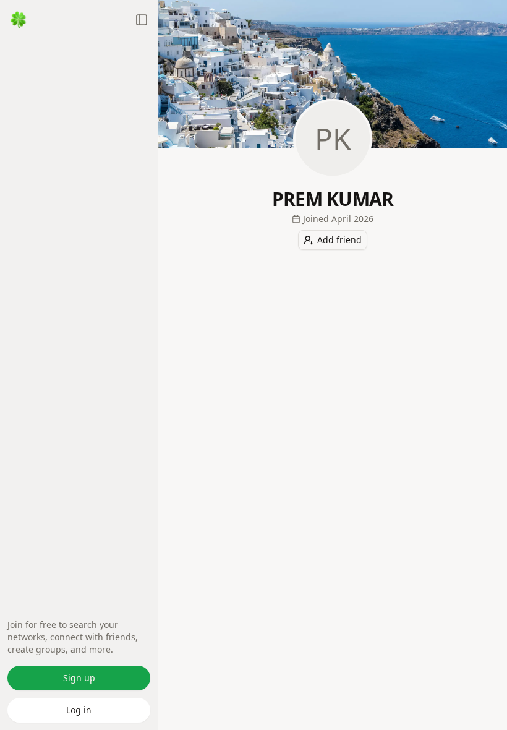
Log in (79, 710)
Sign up (79, 678)
